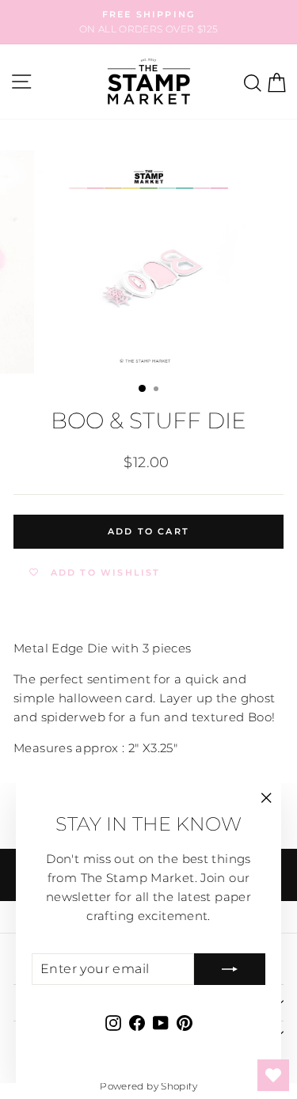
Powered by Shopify (148, 1086)
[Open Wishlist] (273, 1075)
